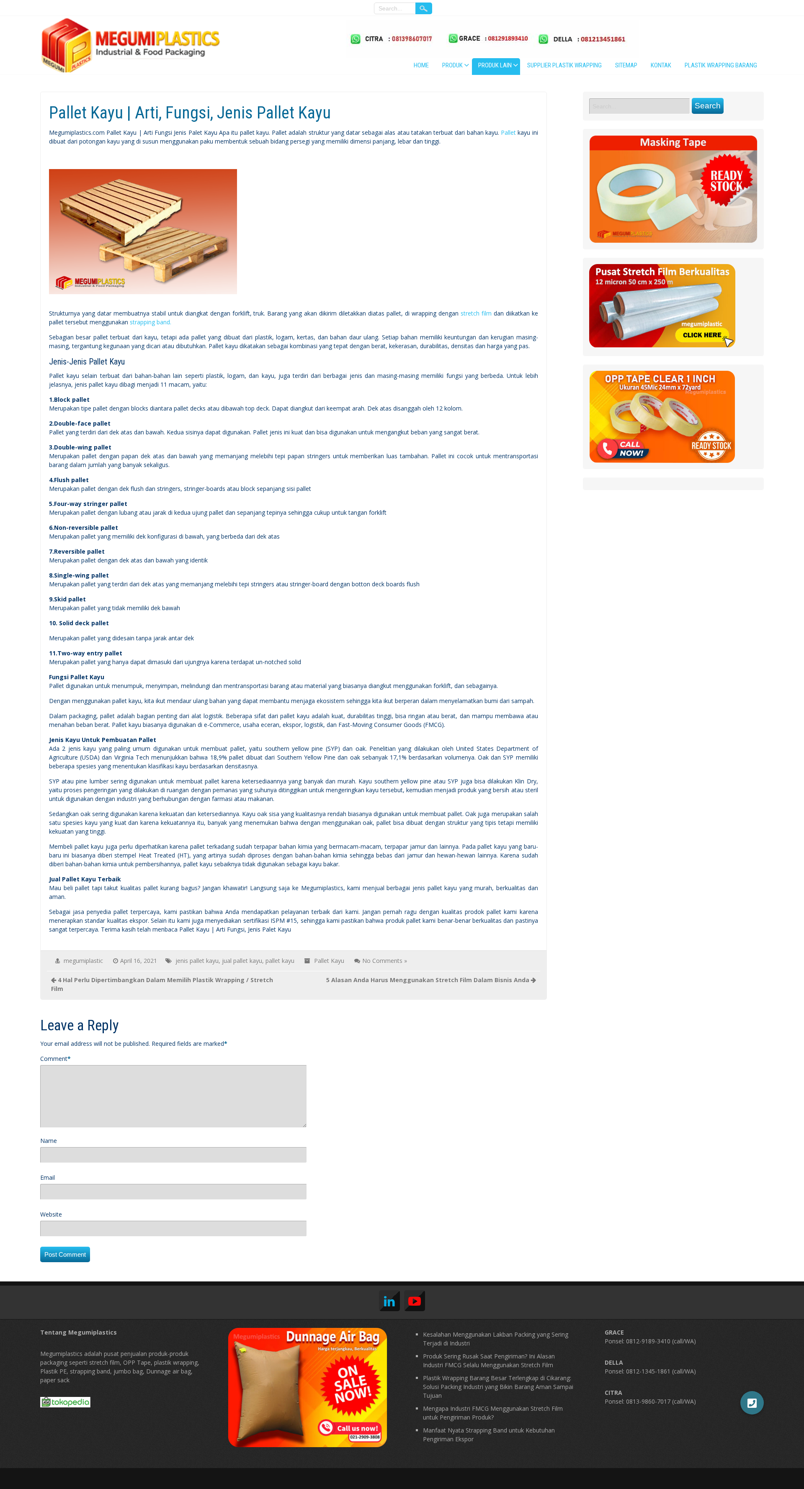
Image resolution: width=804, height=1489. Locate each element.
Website (51, 1214)
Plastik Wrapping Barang (721, 65)
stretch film (476, 313)
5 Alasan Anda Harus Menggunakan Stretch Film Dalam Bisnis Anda (427, 980)
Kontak (661, 65)
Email (47, 1177)
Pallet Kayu (329, 961)
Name (48, 1141)
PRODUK (452, 65)
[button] (752, 1403)
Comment (53, 1059)
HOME (421, 65)
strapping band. (150, 322)
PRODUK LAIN (495, 65)
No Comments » (384, 961)
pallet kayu (279, 961)
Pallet (508, 132)
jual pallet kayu (242, 961)
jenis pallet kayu (197, 961)
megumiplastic (83, 961)
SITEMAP (626, 65)
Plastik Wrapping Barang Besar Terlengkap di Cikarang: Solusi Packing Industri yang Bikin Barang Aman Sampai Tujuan (498, 1386)
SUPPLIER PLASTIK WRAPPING (564, 65)
